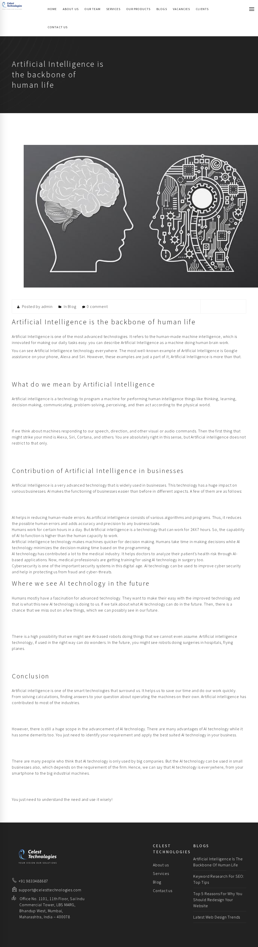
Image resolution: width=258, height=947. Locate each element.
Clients (202, 9)
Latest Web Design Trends (216, 917)
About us (71, 9)
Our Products (138, 9)
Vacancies (181, 9)
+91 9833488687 (33, 880)
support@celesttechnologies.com (50, 889)
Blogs (161, 9)
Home (52, 9)
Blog (72, 306)
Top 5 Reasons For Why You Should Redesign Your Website (217, 899)
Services (113, 9)
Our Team (92, 9)
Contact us (58, 27)
